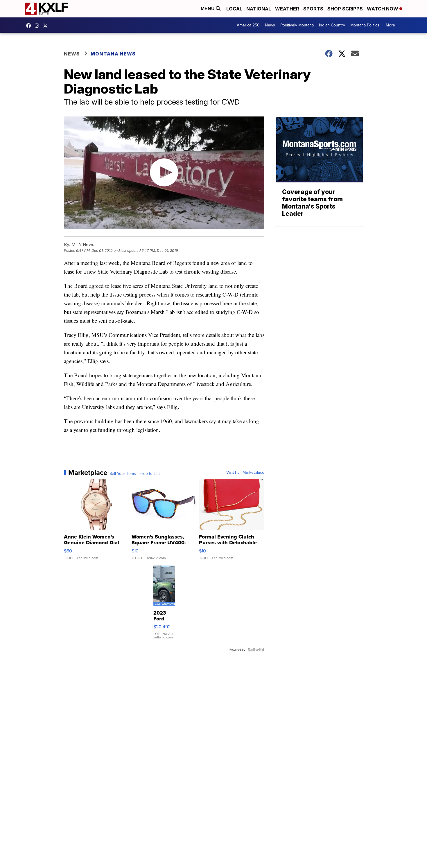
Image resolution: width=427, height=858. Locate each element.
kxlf (47, 25)
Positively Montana (297, 25)
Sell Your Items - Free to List (135, 474)
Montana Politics (364, 25)
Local (234, 9)
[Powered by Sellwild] (255, 650)
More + (392, 25)
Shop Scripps (345, 9)
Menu (208, 8)
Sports (313, 9)
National (258, 9)
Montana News (113, 54)
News (270, 25)
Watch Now (383, 9)
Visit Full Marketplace (245, 473)
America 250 (248, 25)
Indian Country (332, 25)
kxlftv (38, 25)
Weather (287, 9)
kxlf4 (30, 25)
